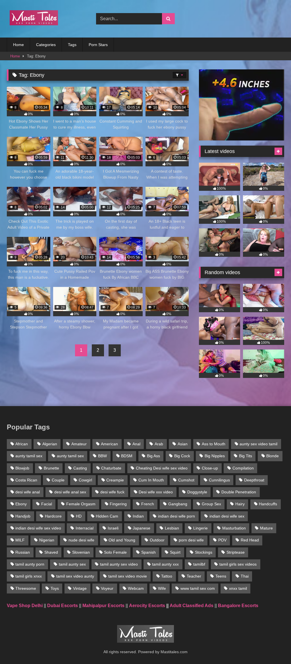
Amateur (79, 444)
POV (222, 540)
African (21, 444)
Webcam (136, 588)
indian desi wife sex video (38, 528)
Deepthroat (254, 480)
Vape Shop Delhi (25, 605)
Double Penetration (238, 492)
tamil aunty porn (29, 564)
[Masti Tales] (45, 18)
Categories (46, 44)
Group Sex (211, 504)
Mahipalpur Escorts (103, 605)
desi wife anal (27, 492)
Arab (159, 444)
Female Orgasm (80, 504)
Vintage (80, 588)
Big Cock (182, 456)
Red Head (250, 540)
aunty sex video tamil (258, 444)
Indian (138, 516)
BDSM (126, 456)
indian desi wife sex (226, 516)
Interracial (84, 528)
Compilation (243, 468)
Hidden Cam (107, 516)
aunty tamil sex (28, 456)
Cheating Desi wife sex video (162, 468)
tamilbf (199, 564)
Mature (266, 528)
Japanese (141, 528)
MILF (20, 540)
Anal (136, 444)
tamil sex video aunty (75, 576)
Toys (55, 588)
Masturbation (234, 528)
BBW (102, 456)
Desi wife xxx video (156, 492)
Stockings (203, 552)
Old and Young (122, 540)
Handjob (22, 516)
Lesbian (172, 528)
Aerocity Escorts (147, 605)
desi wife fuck (112, 492)
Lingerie (200, 528)
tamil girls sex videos (238, 564)
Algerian (49, 444)
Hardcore (53, 516)
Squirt (175, 552)
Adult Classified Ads (191, 605)
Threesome (25, 588)
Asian (183, 444)
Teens (220, 576)
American (109, 444)
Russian (22, 552)
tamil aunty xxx (165, 564)
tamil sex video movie (127, 576)
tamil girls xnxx (28, 576)
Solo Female (115, 552)
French (147, 504)
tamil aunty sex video (119, 564)
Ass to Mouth (213, 444)
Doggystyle (197, 492)
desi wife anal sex (70, 492)
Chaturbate (111, 468)
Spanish (148, 552)
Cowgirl (85, 480)
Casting (80, 468)
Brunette (51, 468)
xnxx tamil (238, 588)
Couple (58, 480)
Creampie (115, 480)
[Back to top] (273, 647)
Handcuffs (268, 504)
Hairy (240, 504)
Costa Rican (26, 480)
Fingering (118, 504)
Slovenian (81, 552)
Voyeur (107, 588)
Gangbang (177, 504)
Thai (245, 576)
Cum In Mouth (151, 480)
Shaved (51, 552)
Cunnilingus (219, 480)
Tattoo (166, 576)
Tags (72, 44)
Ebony (21, 504)
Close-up (210, 468)
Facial (46, 504)
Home (18, 44)
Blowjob (22, 468)
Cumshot (186, 480)
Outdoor (157, 540)
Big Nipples (215, 456)
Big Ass (153, 456)
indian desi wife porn (176, 516)
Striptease (235, 552)
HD (79, 516)
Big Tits (245, 456)
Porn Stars (98, 44)
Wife (162, 588)
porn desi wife (191, 540)
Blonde (272, 456)
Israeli (113, 528)
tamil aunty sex (72, 564)
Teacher (194, 576)
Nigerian (46, 540)
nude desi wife (81, 540)
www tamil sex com (197, 588)
